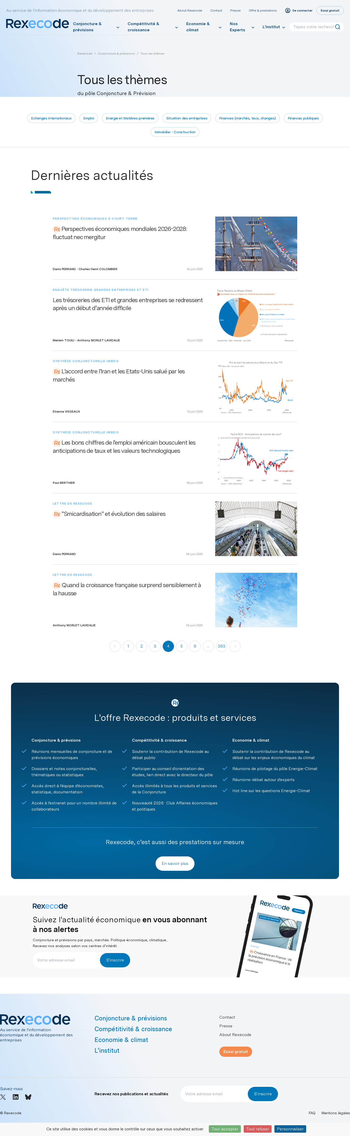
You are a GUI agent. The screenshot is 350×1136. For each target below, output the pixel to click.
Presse (235, 10)
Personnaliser (290, 1129)
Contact (216, 10)
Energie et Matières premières (130, 118)
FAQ (312, 1113)
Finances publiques (303, 118)
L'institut (271, 26)
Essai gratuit (235, 1051)
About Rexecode (189, 10)
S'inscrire (115, 960)
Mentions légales (336, 1113)
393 (221, 646)
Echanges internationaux (51, 118)
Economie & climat (198, 26)
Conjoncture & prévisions (87, 26)
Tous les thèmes (152, 53)
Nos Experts (237, 26)
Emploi (88, 118)
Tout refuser (257, 1129)
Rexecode (84, 53)
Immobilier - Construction (175, 132)
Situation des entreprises (186, 118)
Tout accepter (224, 1129)
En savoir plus (175, 863)
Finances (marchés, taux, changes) (247, 118)
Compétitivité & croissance (143, 26)
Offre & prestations (263, 10)
